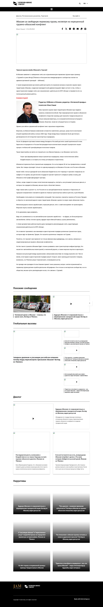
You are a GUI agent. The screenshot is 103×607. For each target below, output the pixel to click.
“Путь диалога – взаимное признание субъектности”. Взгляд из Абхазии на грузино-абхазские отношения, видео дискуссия (77, 359)
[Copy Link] (81, 29)
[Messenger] (69, 29)
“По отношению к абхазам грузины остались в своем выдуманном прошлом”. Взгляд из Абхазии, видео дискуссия (71, 537)
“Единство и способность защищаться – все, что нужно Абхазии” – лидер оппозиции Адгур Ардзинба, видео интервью (77, 391)
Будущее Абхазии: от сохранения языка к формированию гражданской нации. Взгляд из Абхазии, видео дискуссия (70, 317)
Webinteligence (85, 599)
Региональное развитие (31, 16)
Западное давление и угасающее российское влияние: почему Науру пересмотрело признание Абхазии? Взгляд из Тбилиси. (36, 359)
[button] (51, 9)
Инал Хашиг (20, 29)
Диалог (18, 16)
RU (85, 3)
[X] (66, 29)
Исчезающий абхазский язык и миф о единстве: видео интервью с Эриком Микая (76, 374)
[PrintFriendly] (85, 29)
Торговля (44, 16)
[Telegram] (73, 29)
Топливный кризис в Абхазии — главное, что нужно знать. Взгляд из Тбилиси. (30, 316)
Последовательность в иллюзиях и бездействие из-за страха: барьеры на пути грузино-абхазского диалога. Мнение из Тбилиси (31, 458)
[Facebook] (62, 29)
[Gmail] (77, 29)
